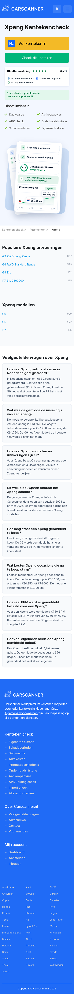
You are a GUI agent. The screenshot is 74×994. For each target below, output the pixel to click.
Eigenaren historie (22, 742)
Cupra (5, 900)
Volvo (5, 971)
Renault (54, 945)
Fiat (28, 906)
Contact (14, 825)
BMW (53, 887)
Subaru (30, 958)
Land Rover (56, 919)
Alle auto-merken (21, 793)
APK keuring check (22, 782)
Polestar (7, 945)
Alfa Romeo (8, 887)
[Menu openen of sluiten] (67, 9)
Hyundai (30, 913)
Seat (28, 952)
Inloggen (15, 864)
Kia (27, 919)
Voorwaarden (18, 831)
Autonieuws (17, 820)
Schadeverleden (20, 747)
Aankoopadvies (20, 776)
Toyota (30, 965)
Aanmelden (17, 858)
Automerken (38, 229)
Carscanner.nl (41, 988)
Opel (28, 939)
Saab (5, 952)
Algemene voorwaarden (21, 713)
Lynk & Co (31, 926)
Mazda (53, 926)
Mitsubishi (55, 932)
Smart (5, 958)
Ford (52, 906)
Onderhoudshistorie (23, 770)
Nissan (6, 939)
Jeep (5, 919)
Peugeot (55, 939)
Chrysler (30, 893)
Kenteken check (13, 229)
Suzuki (53, 958)
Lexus (5, 926)
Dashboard (16, 852)
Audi (28, 887)
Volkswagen (57, 965)
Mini (28, 932)
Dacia (29, 900)
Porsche (30, 945)
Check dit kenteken (37, 58)
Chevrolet (7, 893)
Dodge (6, 906)
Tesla (5, 965)
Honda (6, 913)
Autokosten (17, 759)
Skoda (53, 952)
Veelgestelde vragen (24, 814)
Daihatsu (55, 900)
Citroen (54, 893)
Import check (18, 787)
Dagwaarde (17, 753)
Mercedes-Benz (11, 932)
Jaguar (53, 913)
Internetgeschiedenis (24, 765)
